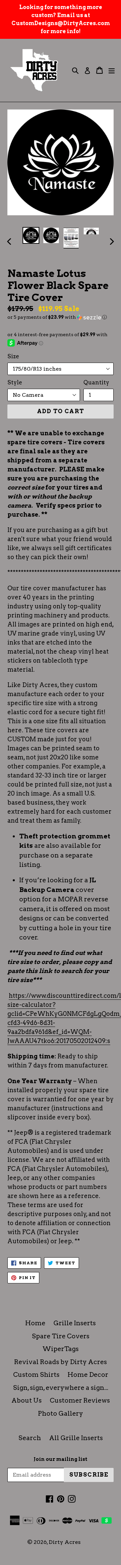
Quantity (96, 382)
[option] (31, 235)
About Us (26, 1400)
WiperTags (60, 1349)
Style (14, 382)
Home (35, 1323)
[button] (60, 317)
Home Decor (88, 1374)
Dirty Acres (65, 1542)
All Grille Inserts (76, 1438)
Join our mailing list (60, 1459)
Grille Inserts (74, 1323)
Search (29, 1438)
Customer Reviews (80, 1400)
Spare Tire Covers (60, 1336)
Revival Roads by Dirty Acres (60, 1362)
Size (13, 356)
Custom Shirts (36, 1374)
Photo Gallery (60, 1413)
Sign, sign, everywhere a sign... (60, 1388)
